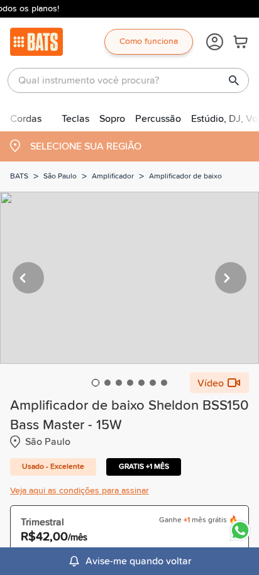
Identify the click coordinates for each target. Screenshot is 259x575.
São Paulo (60, 176)
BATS (19, 176)
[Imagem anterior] (28, 277)
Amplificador (113, 176)
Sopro (112, 119)
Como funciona (148, 41)
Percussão (158, 119)
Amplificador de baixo (185, 176)
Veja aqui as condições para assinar (79, 490)
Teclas (75, 119)
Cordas (25, 119)
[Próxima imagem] (230, 277)
